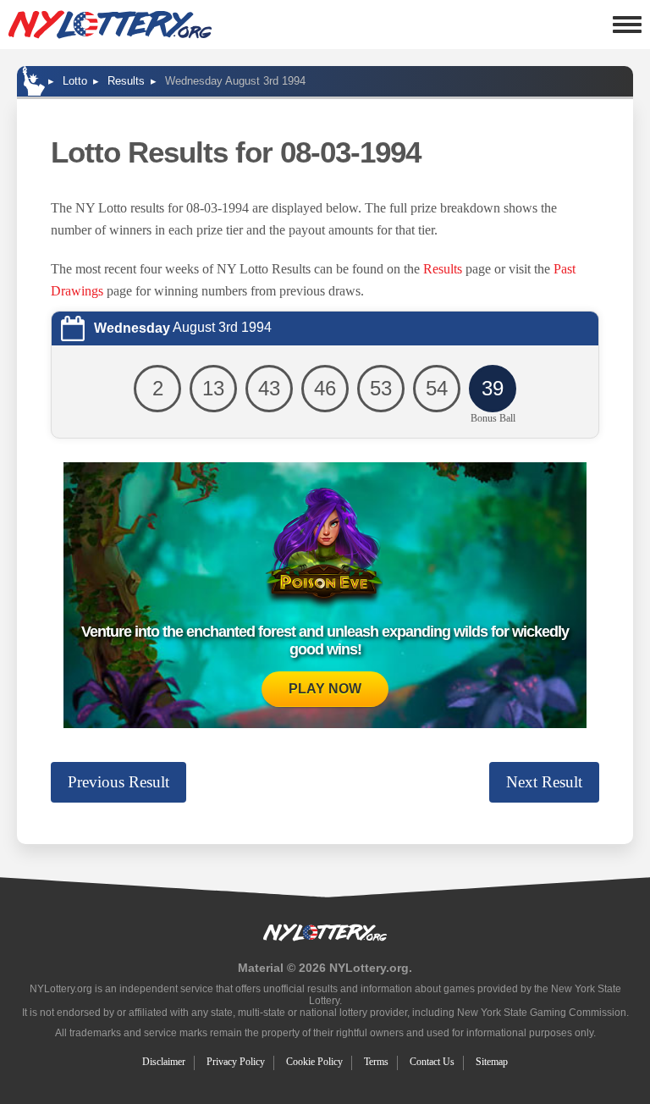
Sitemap (492, 1062)
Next (544, 782)
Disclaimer (163, 1062)
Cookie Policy (314, 1062)
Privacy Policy (236, 1062)
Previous (118, 782)
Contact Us (432, 1062)
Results (442, 269)
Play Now (325, 689)
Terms (376, 1062)
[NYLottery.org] (110, 24)
